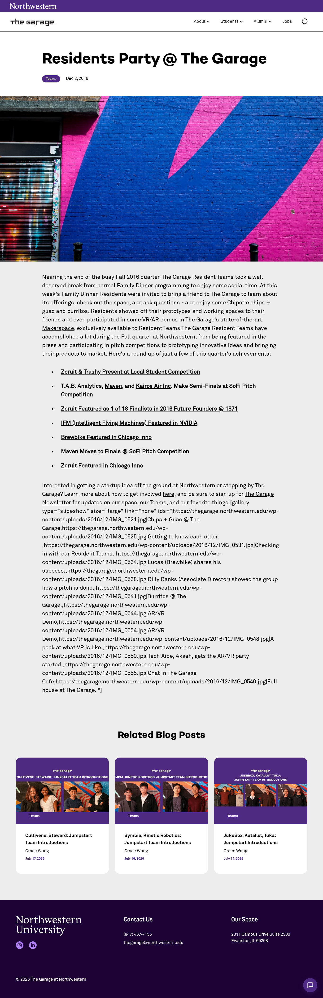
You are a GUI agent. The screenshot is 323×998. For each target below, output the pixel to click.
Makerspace (58, 328)
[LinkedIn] (33, 945)
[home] (33, 22)
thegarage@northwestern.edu (153, 943)
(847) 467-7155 (138, 934)
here (168, 494)
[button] (202, 22)
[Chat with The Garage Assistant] (310, 985)
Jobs (287, 21)
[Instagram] (19, 945)
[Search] (305, 21)
